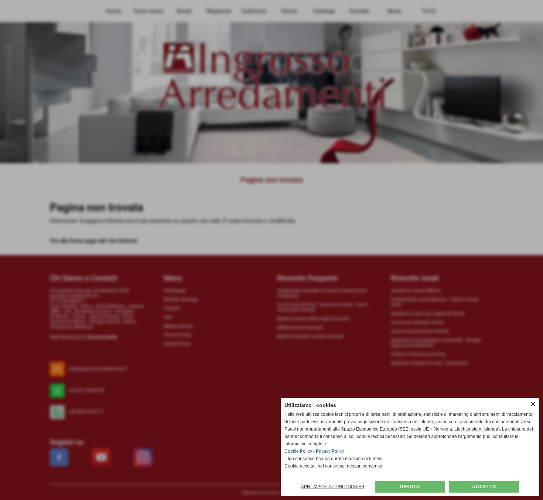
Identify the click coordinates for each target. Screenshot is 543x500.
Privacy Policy (330, 451)
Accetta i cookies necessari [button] (410, 487)
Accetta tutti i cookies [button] (484, 487)
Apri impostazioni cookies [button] (332, 486)
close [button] (533, 404)
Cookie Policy (298, 451)
